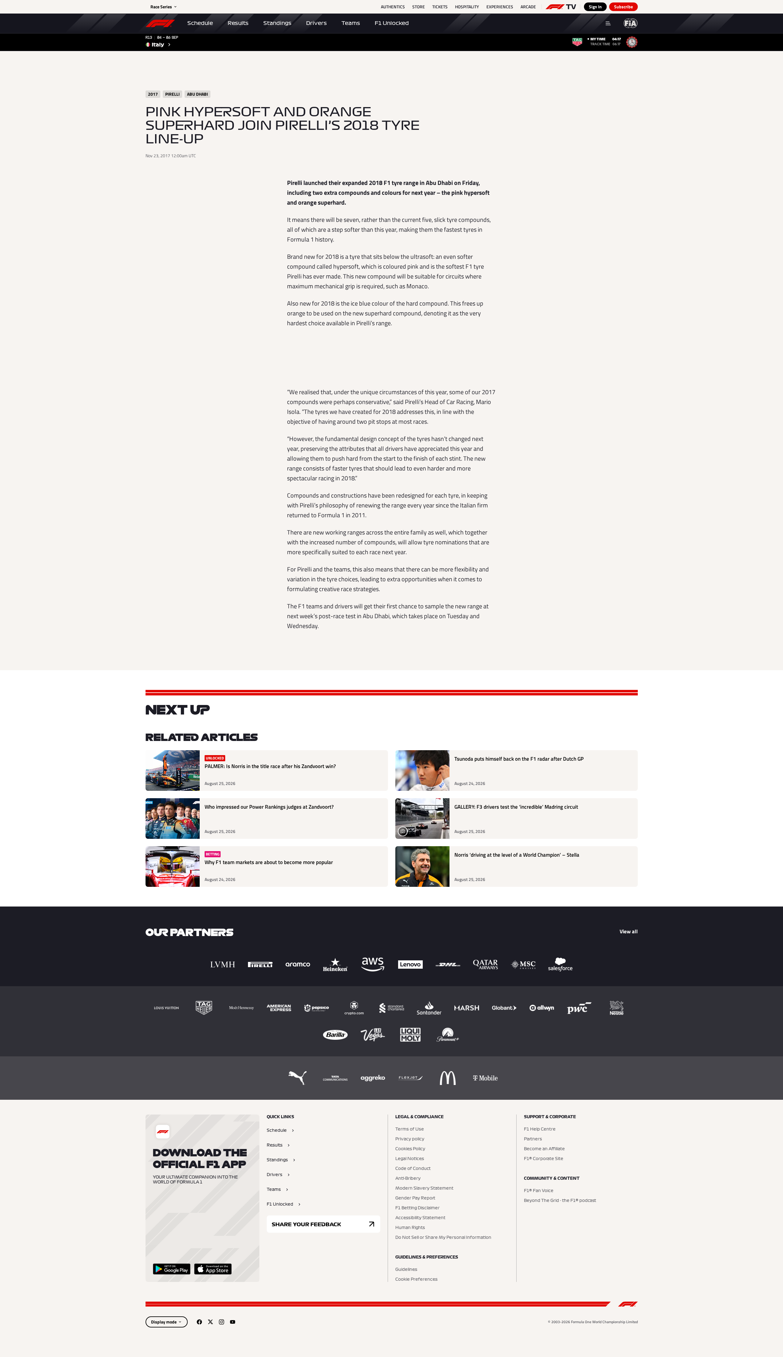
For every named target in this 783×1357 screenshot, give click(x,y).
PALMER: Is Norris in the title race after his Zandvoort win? (270, 766)
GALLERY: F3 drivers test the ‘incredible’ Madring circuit (516, 807)
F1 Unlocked (392, 23)
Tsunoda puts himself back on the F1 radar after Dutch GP (519, 759)
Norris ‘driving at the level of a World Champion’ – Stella (516, 855)
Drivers (316, 23)
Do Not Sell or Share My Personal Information (443, 1237)
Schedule (200, 23)
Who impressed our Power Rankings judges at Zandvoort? (269, 807)
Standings (277, 23)
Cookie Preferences (416, 1279)
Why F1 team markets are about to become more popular (269, 862)
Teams (351, 23)
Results (238, 23)
